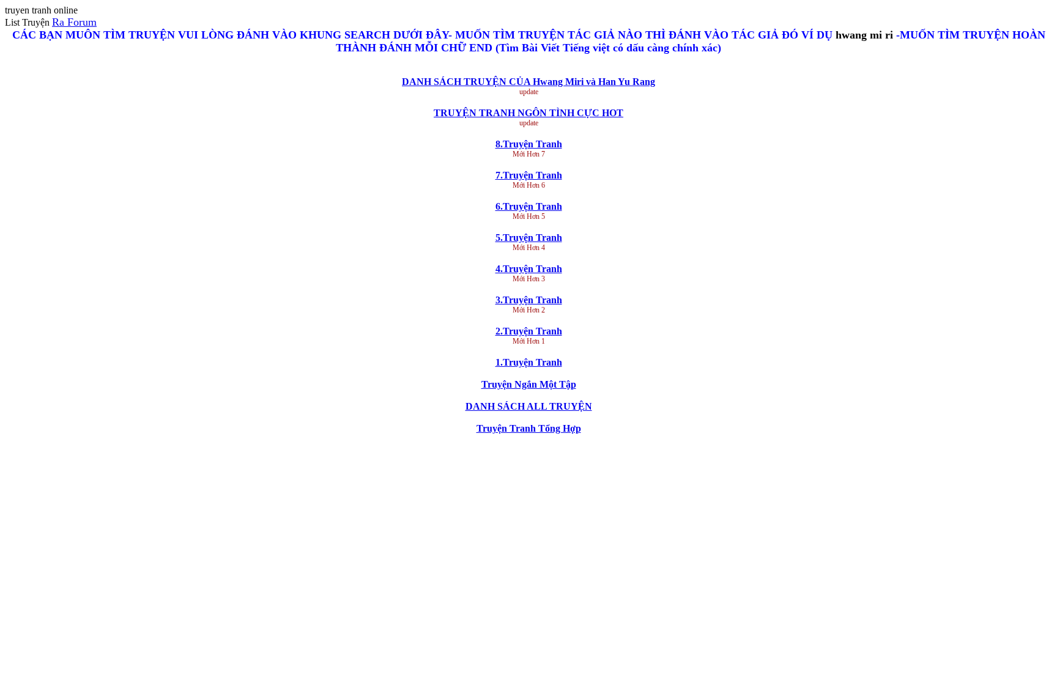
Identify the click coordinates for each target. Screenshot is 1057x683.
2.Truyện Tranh (528, 331)
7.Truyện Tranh (528, 175)
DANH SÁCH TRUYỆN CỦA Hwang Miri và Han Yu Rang (528, 81)
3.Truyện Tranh (528, 300)
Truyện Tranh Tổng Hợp (529, 428)
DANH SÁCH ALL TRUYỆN (528, 406)
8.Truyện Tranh (528, 144)
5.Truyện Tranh (528, 237)
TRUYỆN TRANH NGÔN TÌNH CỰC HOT (528, 113)
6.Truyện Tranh (528, 206)
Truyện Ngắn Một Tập (528, 384)
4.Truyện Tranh (528, 269)
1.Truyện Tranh (528, 362)
